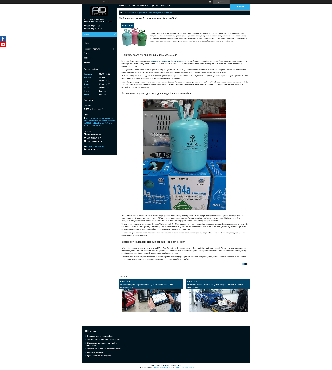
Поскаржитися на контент (163, 367)
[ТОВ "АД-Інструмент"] (99, 11)
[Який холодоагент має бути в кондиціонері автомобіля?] (134, 37)
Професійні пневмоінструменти (99, 356)
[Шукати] (114, 34)
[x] (246, 264)
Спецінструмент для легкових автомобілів (104, 349)
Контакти (165, 5)
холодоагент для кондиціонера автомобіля (168, 61)
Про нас (154, 5)
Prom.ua (178, 365)
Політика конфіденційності (184, 367)
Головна (122, 5)
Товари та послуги (137, 5)
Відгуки (87, 62)
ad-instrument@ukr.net (95, 146)
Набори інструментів (95, 352)
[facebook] (244, 264)
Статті (126, 13)
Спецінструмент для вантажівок (100, 336)
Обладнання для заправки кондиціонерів (103, 339)
